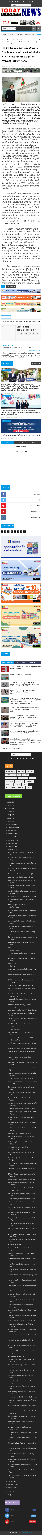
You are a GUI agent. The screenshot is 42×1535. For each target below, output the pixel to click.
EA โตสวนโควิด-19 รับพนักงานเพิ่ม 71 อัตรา (21, 1109)
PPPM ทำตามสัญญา (14, 1029)
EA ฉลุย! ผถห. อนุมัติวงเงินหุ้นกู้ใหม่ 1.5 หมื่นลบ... (22, 1010)
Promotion (19, 781)
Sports (25, 775)
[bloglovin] (18, 2)
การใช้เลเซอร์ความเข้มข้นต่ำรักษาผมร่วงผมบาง (22, 1291)
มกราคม (11, 1488)
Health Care (9, 781)
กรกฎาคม (11, 840)
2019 (8, 1491)
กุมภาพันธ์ (11, 1484)
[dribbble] (21, 2)
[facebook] (9, 2)
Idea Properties (11, 778)
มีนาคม (10, 1481)
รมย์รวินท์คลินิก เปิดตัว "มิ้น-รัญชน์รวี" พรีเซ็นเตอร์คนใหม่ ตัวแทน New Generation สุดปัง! (25, 692)
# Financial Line (10, 286)
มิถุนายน (11, 843)
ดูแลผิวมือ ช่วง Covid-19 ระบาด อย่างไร (20, 1133)
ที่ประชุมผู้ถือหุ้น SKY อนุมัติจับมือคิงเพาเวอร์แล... (22, 896)
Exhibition (9, 784)
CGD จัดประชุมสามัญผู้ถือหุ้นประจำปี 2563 (21, 877)
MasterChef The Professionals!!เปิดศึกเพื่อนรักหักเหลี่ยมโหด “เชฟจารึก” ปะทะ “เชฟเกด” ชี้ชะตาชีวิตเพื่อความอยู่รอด (25, 725)
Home (3, 40)
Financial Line (11, 40)
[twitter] (12, 2)
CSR (19, 775)
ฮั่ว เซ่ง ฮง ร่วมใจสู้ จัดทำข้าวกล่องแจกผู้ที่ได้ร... (22, 874)
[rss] (24, 2)
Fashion (17, 784)
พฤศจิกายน (11, 827)
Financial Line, (34, 66)
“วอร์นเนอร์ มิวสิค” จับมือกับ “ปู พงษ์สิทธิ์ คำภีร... (22, 1321)
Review (29, 787)
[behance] (26, 2)
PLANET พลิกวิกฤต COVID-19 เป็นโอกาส (20, 1078)
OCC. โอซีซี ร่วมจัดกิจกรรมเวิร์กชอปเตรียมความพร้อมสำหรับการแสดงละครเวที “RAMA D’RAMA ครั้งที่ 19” (24, 717)
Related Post (7, 364)
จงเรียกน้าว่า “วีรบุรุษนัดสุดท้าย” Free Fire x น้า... (22, 985)
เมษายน (11, 849)
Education (29, 781)
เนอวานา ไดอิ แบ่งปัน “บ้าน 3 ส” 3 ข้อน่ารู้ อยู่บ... (22, 1397)
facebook (34, 442)
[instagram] (29, 2)
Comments (34, 662)
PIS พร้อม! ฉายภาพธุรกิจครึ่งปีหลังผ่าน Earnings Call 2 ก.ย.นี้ (20, 435)
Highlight (21, 662)
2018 (8, 1495)
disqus (21, 442)
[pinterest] (15, 2)
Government (23, 778)
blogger (7, 442)
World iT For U (11, 775)
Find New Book (11, 787)
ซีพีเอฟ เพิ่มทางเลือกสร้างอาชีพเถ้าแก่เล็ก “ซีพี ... (22, 1179)
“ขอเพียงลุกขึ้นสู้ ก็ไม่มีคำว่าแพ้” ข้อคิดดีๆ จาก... (22, 1199)
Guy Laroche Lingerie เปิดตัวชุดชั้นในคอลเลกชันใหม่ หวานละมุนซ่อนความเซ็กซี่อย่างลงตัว (24, 709)
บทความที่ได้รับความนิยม (7, 663)
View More (37, 363)
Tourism (32, 778)
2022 (8, 815)
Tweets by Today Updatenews (10, 748)
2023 (8, 811)
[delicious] (32, 2)
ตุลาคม (10, 830)
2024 (8, 808)
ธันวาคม (11, 824)
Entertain (21, 771)
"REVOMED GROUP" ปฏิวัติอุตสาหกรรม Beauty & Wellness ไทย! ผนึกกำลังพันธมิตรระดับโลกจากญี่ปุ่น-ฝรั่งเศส (25, 684)
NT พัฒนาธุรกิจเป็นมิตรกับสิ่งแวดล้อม (22, 674)
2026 (8, 802)
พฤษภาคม (11, 846)
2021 (8, 818)
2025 (8, 805)
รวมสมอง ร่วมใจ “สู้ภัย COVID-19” (18, 1356)
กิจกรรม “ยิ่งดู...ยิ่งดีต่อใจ (15, 1245)
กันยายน (11, 834)
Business (30, 34)
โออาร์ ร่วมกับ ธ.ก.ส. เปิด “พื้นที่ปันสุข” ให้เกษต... (22, 1049)
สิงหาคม (11, 837)
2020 (8, 821)
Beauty (25, 784)
